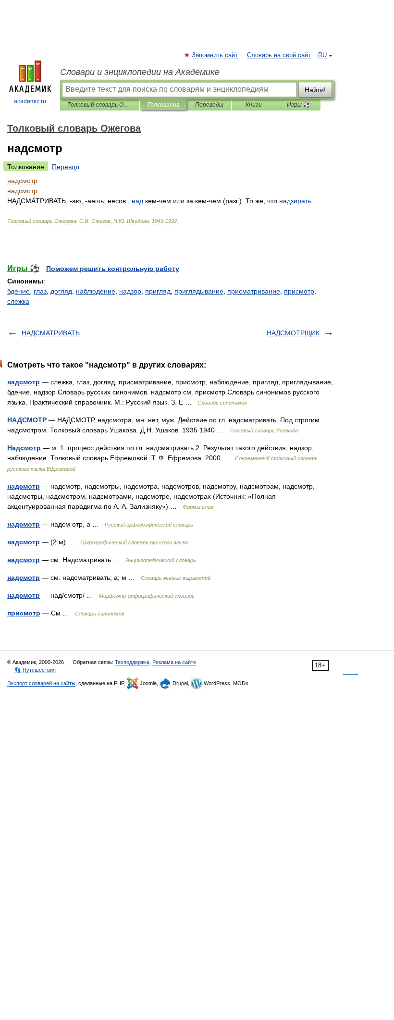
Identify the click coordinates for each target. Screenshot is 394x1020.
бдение (18, 291)
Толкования (163, 104)
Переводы (209, 104)
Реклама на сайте (174, 662)
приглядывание (198, 291)
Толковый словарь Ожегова (99, 104)
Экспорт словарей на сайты (41, 683)
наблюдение (95, 291)
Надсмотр (24, 448)
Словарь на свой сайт (279, 55)
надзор (130, 291)
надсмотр (23, 382)
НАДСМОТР (27, 420)
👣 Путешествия (35, 670)
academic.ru (30, 101)
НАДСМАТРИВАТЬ (51, 333)
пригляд (158, 291)
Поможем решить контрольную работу (112, 268)
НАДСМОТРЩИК (293, 333)
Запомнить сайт (215, 55)
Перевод (65, 167)
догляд (61, 291)
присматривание (253, 291)
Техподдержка (132, 662)
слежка (18, 301)
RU (322, 55)
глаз (40, 291)
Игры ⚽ (298, 104)
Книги (254, 104)
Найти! (315, 90)
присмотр (299, 291)
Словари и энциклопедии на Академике (140, 72)
